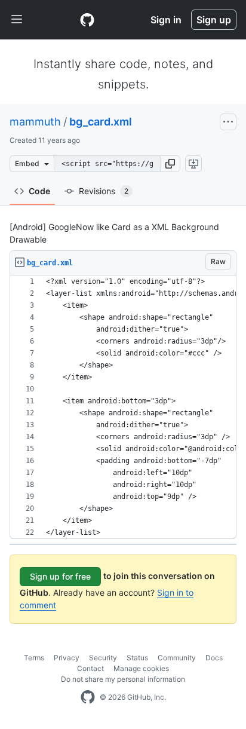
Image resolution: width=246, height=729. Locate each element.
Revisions (103, 191)
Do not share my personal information (123, 679)
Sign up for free (60, 576)
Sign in (166, 20)
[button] (170, 163)
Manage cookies (141, 668)
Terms (34, 657)
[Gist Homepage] (87, 20)
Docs (214, 657)
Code (39, 191)
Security (103, 657)
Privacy (66, 657)
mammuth (35, 121)
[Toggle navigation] (17, 19)
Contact (90, 668)
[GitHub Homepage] (88, 697)
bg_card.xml (100, 121)
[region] (123, 407)
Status (137, 657)
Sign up (213, 20)
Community (177, 657)
